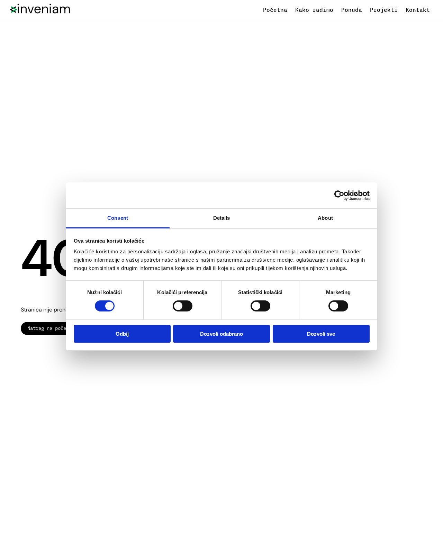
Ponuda (351, 9)
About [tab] (325, 218)
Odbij (122, 334)
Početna (275, 9)
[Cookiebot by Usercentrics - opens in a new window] (339, 195)
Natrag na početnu (50, 328)
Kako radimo (314, 9)
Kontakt (418, 9)
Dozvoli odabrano (221, 334)
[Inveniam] (40, 10)
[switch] (182, 305)
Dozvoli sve (321, 334)
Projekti (384, 9)
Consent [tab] (117, 218)
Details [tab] (221, 218)
